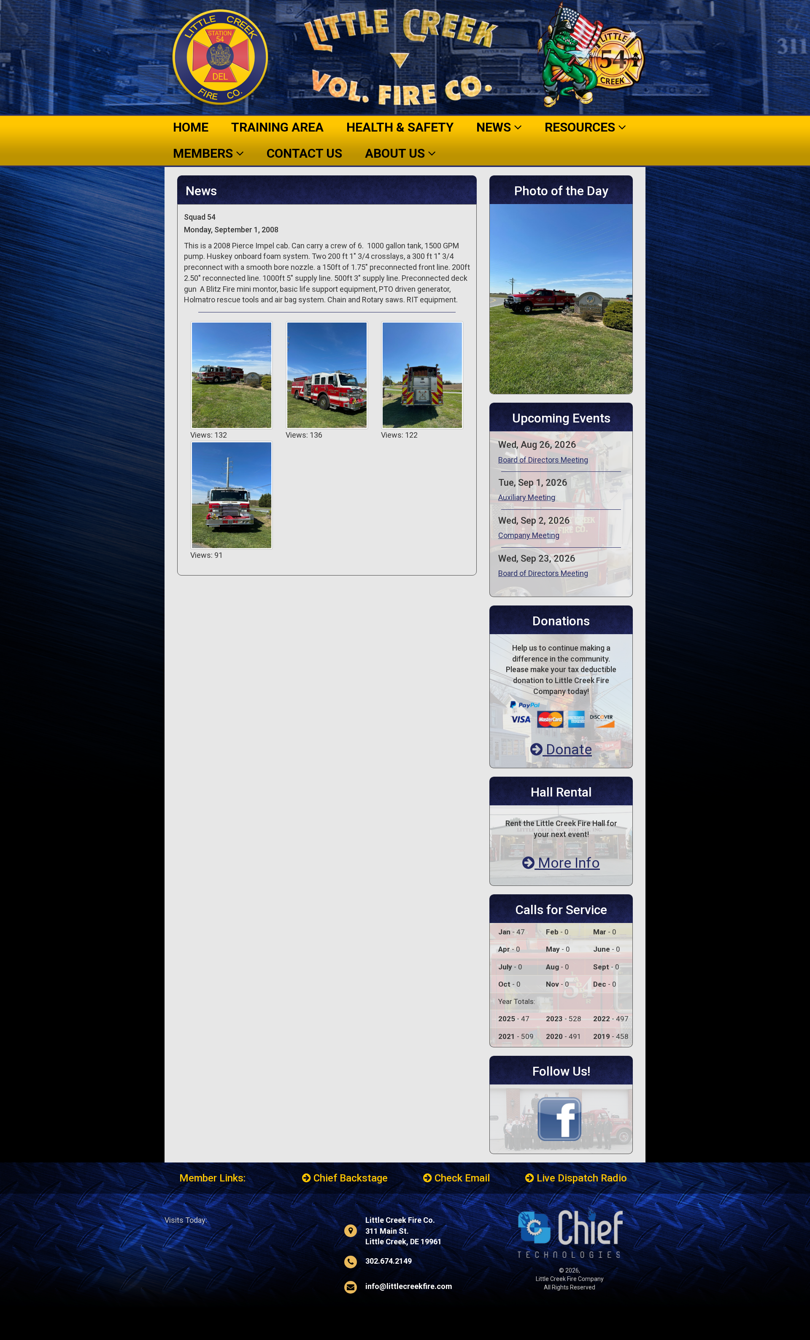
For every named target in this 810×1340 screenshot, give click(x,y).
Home (190, 127)
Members (204, 153)
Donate (567, 749)
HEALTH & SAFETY (400, 127)
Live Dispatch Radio (580, 1178)
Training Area (277, 127)
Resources (581, 127)
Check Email (461, 1178)
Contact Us (304, 153)
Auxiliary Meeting (526, 497)
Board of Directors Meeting (543, 459)
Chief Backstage (349, 1178)
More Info (567, 862)
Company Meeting (528, 535)
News (495, 127)
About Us (396, 153)
